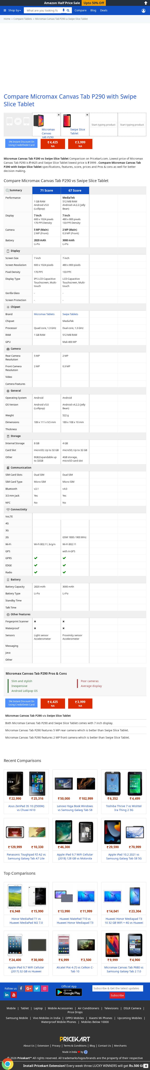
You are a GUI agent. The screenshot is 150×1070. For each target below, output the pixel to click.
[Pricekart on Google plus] (29, 988)
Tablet (25, 1008)
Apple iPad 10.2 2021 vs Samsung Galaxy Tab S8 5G (124, 856)
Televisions (111, 1008)
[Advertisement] (75, 56)
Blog (93, 10)
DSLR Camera (132, 1008)
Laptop (38, 1008)
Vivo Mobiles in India (46, 1018)
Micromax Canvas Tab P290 (48, 133)
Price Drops (75, 1012)
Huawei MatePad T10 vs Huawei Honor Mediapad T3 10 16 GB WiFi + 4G (75, 922)
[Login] (143, 10)
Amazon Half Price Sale (62, 3)
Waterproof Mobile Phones (58, 1022)
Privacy (56, 1045)
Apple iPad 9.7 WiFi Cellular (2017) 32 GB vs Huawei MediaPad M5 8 (26, 971)
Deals (103, 10)
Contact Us (104, 1045)
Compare (81, 10)
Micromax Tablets (44, 314)
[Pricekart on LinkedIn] (7, 994)
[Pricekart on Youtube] (14, 994)
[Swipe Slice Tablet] (67, 120)
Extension (43, 1045)
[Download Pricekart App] (69, 992)
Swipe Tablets (70, 314)
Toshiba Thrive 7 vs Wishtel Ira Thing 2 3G (124, 808)
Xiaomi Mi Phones (100, 1018)
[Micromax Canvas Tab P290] (38, 120)
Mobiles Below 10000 (95, 1022)
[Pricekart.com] (75, 1039)
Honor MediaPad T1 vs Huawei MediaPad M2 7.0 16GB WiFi (26, 922)
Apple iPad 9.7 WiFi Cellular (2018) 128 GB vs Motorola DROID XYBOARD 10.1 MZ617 (75, 858)
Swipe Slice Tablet (77, 131)
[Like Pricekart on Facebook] (21, 988)
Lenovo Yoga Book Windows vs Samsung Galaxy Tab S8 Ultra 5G (75, 810)
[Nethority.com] (86, 1052)
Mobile (11, 1008)
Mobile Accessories (60, 1008)
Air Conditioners (88, 1008)
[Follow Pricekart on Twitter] (37, 988)
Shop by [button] (13, 10)
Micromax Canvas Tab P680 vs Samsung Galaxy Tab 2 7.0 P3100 (123, 971)
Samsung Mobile (17, 1018)
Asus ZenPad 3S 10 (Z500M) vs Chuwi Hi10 (26, 808)
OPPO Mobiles (74, 1018)
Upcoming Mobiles (129, 1018)
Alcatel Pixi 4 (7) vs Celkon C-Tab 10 (75, 969)
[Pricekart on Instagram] (44, 988)
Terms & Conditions (75, 1045)
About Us (28, 1045)
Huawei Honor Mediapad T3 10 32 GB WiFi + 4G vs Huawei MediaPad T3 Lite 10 (124, 922)
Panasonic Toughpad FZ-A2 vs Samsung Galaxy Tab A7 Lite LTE (26, 858)
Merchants (120, 1045)
